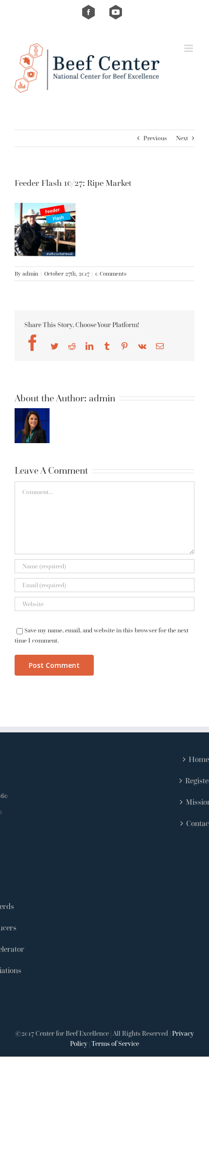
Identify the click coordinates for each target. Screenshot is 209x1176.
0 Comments (110, 273)
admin (30, 273)
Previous (155, 138)
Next (182, 138)
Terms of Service (115, 1043)
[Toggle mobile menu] (189, 48)
